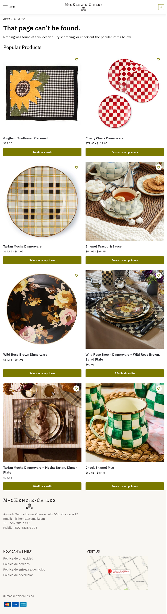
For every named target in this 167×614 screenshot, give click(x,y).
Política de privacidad (18, 558)
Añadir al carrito (125, 373)
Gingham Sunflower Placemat (25, 138)
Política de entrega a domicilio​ (24, 569)
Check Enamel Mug (100, 467)
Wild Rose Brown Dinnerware (25, 354)
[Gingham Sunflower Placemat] (42, 93)
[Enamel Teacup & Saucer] (125, 201)
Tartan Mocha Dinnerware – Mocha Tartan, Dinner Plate (40, 469)
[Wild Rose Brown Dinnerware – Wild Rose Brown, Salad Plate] (125, 309)
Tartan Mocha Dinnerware (22, 246)
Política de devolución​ (18, 575)
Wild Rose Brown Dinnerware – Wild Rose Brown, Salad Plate (123, 356)
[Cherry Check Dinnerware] (125, 93)
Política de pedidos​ (16, 564)
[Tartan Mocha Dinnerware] (42, 201)
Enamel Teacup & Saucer (104, 246)
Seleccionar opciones (125, 152)
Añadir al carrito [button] (42, 152)
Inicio (6, 18)
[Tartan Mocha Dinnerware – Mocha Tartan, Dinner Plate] (42, 422)
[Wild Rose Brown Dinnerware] (42, 309)
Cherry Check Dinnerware (104, 138)
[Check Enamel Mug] (125, 422)
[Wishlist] (76, 59)
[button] (160, 7)
